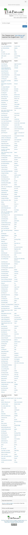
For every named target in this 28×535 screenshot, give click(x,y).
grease (15, 53)
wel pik (2, 462)
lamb (15, 254)
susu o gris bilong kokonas (6, 46)
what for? (16, 378)
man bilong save (4, 113)
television (16, 456)
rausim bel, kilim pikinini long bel (7, 398)
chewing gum (16, 409)
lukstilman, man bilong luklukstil (7, 304)
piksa (2, 421)
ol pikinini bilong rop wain (6, 222)
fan (15, 178)
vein (15, 366)
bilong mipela (3, 296)
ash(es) (15, 78)
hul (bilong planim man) (5, 224)
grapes (15, 222)
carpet (15, 407)
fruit (15, 207)
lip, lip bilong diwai (4, 258)
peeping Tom (16, 304)
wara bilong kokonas (5, 123)
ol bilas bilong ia (4, 169)
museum (16, 281)
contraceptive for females (19, 135)
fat (14, 50)
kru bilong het (3, 92)
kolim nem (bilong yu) (5, 317)
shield (15, 328)
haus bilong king (4, 300)
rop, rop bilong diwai (5, 368)
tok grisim (3, 51)
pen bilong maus (4, 269)
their (15, 347)
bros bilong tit (3, 353)
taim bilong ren (4, 315)
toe (15, 351)
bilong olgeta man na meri (6, 313)
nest (15, 290)
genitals (15, 211)
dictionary (16, 155)
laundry (15, 256)
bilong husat (3, 380)
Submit (24, 26)
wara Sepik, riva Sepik (5, 450)
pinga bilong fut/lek (4, 351)
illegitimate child (17, 249)
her (15, 237)
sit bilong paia (4, 78)
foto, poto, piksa (4, 442)
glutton (15, 218)
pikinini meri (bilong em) (5, 145)
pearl (15, 302)
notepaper (16, 294)
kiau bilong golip (4, 302)
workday (16, 390)
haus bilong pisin (4, 290)
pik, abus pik (3, 448)
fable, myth (16, 176)
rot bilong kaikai (4, 157)
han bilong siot (4, 332)
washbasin (16, 372)
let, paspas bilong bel (5, 86)
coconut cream (17, 46)
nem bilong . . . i (4, 102)
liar (14, 267)
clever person (16, 113)
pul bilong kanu (4, 104)
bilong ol (2, 347)
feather (15, 184)
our (15, 296)
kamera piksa (3, 438)
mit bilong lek (3, 349)
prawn (15, 310)
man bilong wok (4, 220)
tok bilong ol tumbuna (5, 357)
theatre (15, 458)
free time (16, 200)
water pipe (16, 374)
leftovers (16, 263)
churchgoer (16, 106)
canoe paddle (16, 104)
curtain (15, 143)
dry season (16, 165)
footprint (15, 192)
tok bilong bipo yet (4, 176)
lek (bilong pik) (4, 239)
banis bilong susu (4, 96)
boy (15, 406)
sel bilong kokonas (4, 124)
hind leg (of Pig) (17, 239)
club (15, 117)
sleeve (15, 332)
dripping (15, 48)
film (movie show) (17, 421)
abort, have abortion (18, 398)
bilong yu (3, 392)
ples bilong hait (4, 326)
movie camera (17, 438)
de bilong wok (4, 390)
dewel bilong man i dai (5, 214)
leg (14, 265)
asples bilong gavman (5, 319)
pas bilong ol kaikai (5, 275)
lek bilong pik (3, 233)
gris (2, 50)
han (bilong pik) (4, 196)
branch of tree (17, 94)
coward (15, 137)
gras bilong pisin (4, 184)
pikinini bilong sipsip (5, 254)
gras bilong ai (3, 175)
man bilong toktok (4, 341)
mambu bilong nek (4, 226)
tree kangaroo (17, 359)
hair (15, 228)
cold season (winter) (18, 126)
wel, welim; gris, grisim (5, 53)
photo (15, 442)
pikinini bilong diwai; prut (6, 207)
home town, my (17, 243)
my (15, 283)
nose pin (16, 292)
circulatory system (17, 108)
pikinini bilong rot (4, 249)
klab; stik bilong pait (5, 117)
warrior (15, 370)
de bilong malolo (4, 147)
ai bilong (2, 204)
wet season (16, 376)
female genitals (17, 186)
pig (14, 446)
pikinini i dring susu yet (5, 402)
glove (15, 216)
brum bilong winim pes (5, 178)
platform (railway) (17, 308)
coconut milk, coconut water (19, 123)
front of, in (16, 204)
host (15, 245)
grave (15, 224)
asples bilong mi (4, 243)
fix (14, 423)
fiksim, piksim (4, 423)
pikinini (2, 400)
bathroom (16, 80)
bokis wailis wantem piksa (6, 456)
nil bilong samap (4, 288)
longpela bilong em (4, 235)
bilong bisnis (3, 130)
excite (15, 173)
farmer (15, 182)
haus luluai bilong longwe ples (7, 171)
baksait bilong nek (4, 287)
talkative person (17, 341)
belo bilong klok (4, 115)
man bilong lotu (4, 106)
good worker (16, 220)
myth (15, 285)
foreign (15, 194)
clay (15, 110)
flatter (15, 51)
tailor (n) (15, 339)
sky (15, 330)
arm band (16, 70)
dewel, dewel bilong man (6, 321)
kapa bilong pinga (4, 190)
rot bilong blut (3, 108)
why (15, 382)
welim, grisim (3, 55)
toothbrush (16, 353)
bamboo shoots (17, 404)
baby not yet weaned (18, 402)
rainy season (16, 315)
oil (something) (17, 55)
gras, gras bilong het (5, 228)
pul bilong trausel (4, 361)
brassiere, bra (17, 96)
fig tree (15, 419)
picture (15, 444)
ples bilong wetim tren (5, 308)
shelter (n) (16, 326)
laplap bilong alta (4, 65)
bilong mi (3, 283)
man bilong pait (4, 63)
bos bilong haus (4, 245)
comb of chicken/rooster (19, 128)
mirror (15, 277)
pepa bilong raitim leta (5, 294)
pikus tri (2, 419)
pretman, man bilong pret (6, 137)
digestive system (17, 157)
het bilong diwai (4, 141)
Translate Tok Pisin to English (11, 520)
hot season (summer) (18, 247)
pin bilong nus (4, 292)
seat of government (18, 319)
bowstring (16, 90)
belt (15, 86)
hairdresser (16, 230)
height (15, 235)
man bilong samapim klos (6, 339)
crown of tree (16, 141)
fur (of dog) (16, 209)
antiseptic (16, 67)
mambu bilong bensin (5, 306)
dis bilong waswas (4, 372)
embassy (16, 171)
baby (15, 400)
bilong (2, 202)
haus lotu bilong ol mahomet (6, 279)
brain (15, 92)
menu (15, 275)
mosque (15, 279)
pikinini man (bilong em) (5, 335)
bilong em (3, 237)
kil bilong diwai (4, 98)
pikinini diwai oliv (4, 440)
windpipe (16, 384)
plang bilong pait (4, 328)
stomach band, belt (18, 337)
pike (2, 409)
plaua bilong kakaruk (5, 128)
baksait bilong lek (4, 100)
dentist (15, 152)
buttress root (16, 98)
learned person (17, 261)
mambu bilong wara (5, 374)
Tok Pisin (3, 520)
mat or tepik (3, 407)
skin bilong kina (4, 298)
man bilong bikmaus (5, 271)
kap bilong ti (3, 345)
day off (15, 147)
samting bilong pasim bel (6, 135)
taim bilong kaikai (4, 273)
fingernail (16, 190)
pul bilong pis (3, 188)
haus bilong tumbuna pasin (6, 281)
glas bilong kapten (4, 88)
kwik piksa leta (4, 417)
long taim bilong (4, 167)
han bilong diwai (4, 94)
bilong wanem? (4, 378)
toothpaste (16, 355)
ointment (16, 57)
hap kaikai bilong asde (5, 263)
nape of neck (16, 287)
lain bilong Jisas (4, 159)
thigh (15, 349)
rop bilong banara (4, 90)
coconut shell (16, 124)
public (15, 313)
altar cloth (16, 65)
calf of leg (16, 100)
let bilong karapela (4, 180)
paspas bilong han (4, 70)
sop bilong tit (3, 355)
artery (15, 76)
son (15, 335)
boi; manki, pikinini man (5, 406)
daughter (16, 145)
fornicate (16, 198)
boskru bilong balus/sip (5, 139)
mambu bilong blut (4, 76)
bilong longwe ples (4, 194)
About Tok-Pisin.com (11, 521)
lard (22, 37)
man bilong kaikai (4, 218)
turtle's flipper (16, 361)
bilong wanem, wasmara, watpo (7, 382)
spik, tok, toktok (4, 454)
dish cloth (16, 161)
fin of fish (16, 188)
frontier (15, 206)
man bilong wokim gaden (6, 182)
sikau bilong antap (4, 359)
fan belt (15, 180)
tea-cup (15, 345)
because (16, 83)
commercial (16, 130)
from (15, 202)
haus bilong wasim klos (5, 256)
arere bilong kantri (4, 206)
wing (15, 386)
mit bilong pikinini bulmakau (6, 364)
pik (1, 446)
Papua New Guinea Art (19, 522)
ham (15, 233)
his (14, 241)
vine (15, 368)
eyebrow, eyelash (17, 175)
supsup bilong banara (5, 74)
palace (15, 300)
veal (15, 364)
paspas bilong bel (4, 337)
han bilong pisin (4, 386)
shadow (15, 321)
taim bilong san (4, 165)
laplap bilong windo (4, 143)
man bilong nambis (4, 119)
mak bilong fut (4, 192)
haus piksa (3, 413)
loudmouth (16, 271)
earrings (15, 169)
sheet (15, 323)
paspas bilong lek (4, 265)
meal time (16, 273)
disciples (16, 159)
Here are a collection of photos (8, 503)
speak (15, 454)
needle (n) (16, 288)
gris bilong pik (20, 35)
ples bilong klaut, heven (5, 330)
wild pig (15, 462)
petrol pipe (16, 306)
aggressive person (17, 63)
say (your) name (17, 317)
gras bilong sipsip (4, 388)
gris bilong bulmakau (5, 48)
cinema (15, 413)
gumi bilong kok (4, 132)
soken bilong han (4, 216)
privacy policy (7, 522)
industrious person (17, 252)
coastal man (16, 119)
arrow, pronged (17, 74)
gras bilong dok (4, 209)
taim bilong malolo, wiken (6, 200)
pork (15, 448)
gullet (15, 226)
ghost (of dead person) (18, 214)
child (15, 411)
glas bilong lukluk (4, 277)
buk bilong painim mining (6, 155)
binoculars (16, 88)
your (15, 392)
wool (15, 388)
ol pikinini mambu (4, 404)
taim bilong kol (4, 126)
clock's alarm (16, 115)
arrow (15, 72)
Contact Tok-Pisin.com (19, 521)
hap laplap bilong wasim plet (6, 161)
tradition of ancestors (18, 357)
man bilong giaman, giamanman (7, 267)
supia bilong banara (5, 72)
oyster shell (16, 298)
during (15, 167)
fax (15, 417)
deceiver (16, 149)
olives (15, 440)
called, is (16, 102)
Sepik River (16, 450)
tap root (15, 343)
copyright (12, 522)
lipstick (15, 269)
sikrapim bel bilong (4, 173)
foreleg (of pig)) (17, 196)
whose (15, 380)
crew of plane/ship (17, 139)
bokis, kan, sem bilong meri (6, 186)
